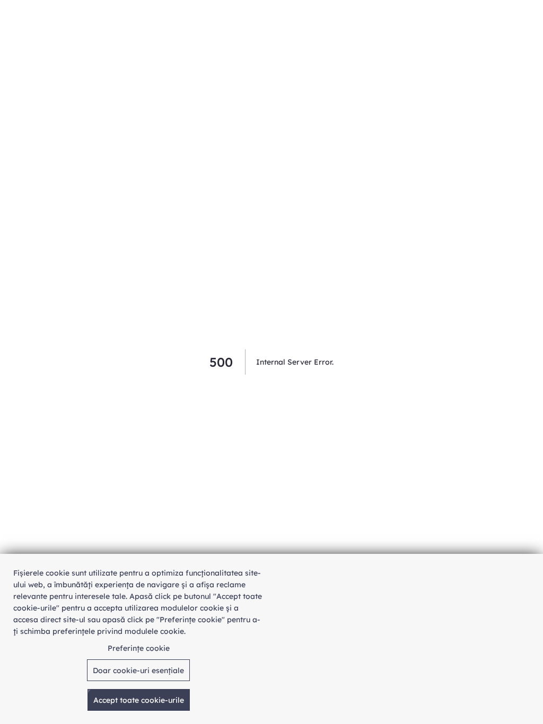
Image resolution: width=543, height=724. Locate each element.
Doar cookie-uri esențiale (138, 670)
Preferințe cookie (139, 648)
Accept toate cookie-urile (138, 700)
